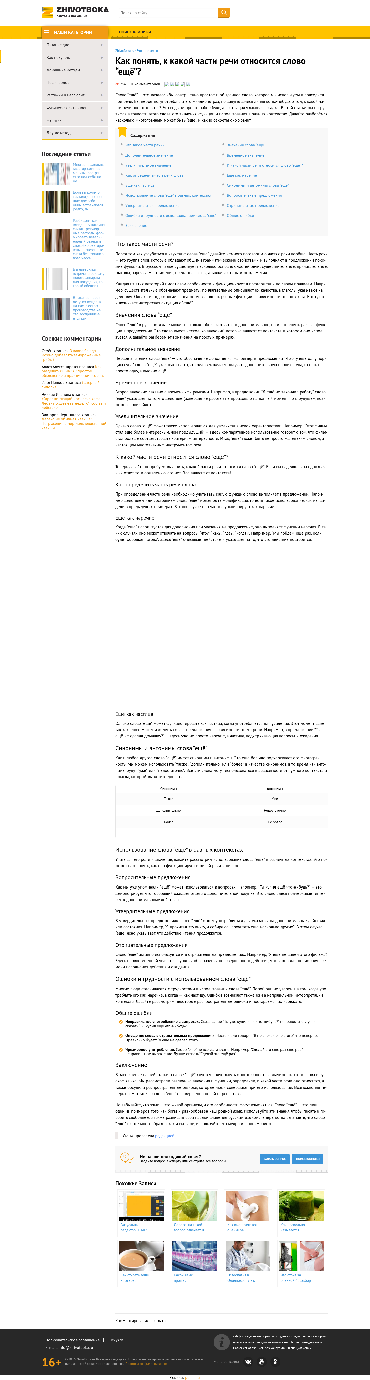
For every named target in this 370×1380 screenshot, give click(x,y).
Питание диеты (60, 45)
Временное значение (245, 155)
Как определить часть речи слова (154, 175)
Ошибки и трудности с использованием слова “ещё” (170, 215)
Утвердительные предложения (152, 205)
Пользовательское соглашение (72, 1339)
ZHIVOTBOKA (83, 12)
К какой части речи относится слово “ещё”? (265, 165)
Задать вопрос (275, 1159)
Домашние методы (63, 70)
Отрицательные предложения (253, 205)
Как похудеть (58, 57)
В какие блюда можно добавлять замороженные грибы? (71, 355)
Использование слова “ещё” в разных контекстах (168, 195)
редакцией (164, 1135)
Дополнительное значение (149, 155)
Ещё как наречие (242, 175)
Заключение (136, 225)
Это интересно (147, 50)
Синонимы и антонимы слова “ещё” (258, 185)
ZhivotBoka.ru (124, 50)
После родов (58, 82)
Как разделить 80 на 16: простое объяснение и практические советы (73, 371)
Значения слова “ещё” (246, 144)
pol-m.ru (192, 1377)
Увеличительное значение (148, 165)
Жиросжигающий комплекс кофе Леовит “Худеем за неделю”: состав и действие (74, 403)
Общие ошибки (240, 215)
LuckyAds (115, 1339)
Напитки (54, 120)
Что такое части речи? (144, 144)
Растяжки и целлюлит (65, 95)
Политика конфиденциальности (147, 1364)
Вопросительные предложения (254, 195)
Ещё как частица (140, 185)
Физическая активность (67, 108)
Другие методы (60, 133)
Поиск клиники (135, 32)
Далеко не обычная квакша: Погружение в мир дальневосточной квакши (74, 423)
